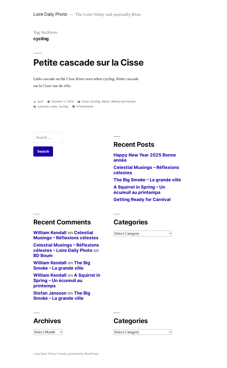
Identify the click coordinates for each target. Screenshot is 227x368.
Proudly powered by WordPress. (78, 353)
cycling (63, 106)
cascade (43, 106)
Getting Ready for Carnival (142, 199)
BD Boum (43, 255)
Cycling (95, 101)
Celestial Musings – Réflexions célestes (146, 170)
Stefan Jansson (50, 293)
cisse (53, 106)
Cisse (85, 101)
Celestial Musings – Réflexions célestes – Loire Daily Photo (66, 247)
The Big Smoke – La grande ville (147, 179)
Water (105, 101)
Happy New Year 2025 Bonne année (145, 157)
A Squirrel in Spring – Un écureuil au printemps (139, 189)
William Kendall (50, 232)
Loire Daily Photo (50, 14)
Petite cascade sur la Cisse (88, 62)
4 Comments (84, 106)
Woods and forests (123, 101)
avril (40, 101)
